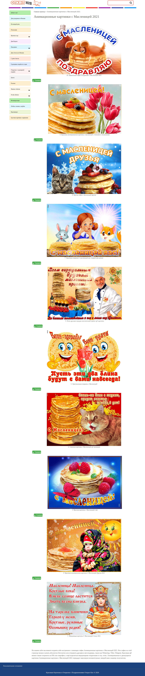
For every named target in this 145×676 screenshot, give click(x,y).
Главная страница (39, 12)
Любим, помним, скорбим (18, 106)
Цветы (12, 77)
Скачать (38, 80)
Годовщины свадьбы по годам (19, 64)
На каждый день (15, 24)
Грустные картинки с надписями (19, 117)
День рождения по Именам (18, 18)
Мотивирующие (15, 100)
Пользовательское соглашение (12, 666)
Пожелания (14, 30)
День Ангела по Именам (17, 53)
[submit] (130, 2)
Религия (13, 83)
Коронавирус (14, 112)
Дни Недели (14, 41)
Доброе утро (14, 12)
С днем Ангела (15, 58)
